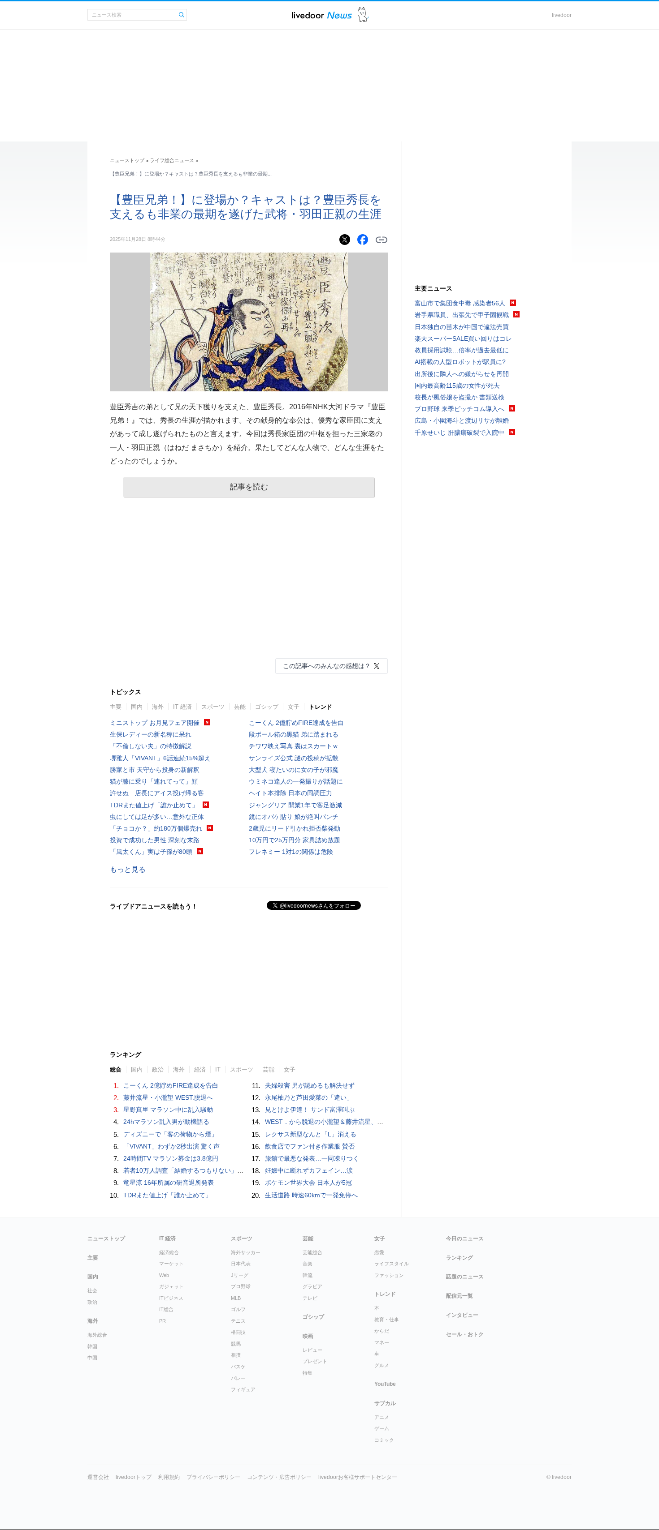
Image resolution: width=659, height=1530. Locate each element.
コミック (384, 1440)
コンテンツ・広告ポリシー (279, 1477)
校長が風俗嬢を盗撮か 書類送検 (459, 397)
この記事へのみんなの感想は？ (327, 665)
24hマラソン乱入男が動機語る (166, 1121)
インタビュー (462, 1315)
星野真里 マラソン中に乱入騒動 (168, 1109)
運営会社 (98, 1477)
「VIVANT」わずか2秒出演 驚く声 (171, 1146)
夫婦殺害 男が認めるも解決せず (310, 1085)
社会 (92, 1290)
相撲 (236, 1355)
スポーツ (213, 706)
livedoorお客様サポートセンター (357, 1477)
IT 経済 (182, 706)
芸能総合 (312, 1252)
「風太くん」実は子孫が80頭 (151, 851)
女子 (293, 706)
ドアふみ (363, 15)
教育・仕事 (386, 1319)
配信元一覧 (459, 1296)
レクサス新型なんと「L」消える (310, 1134)
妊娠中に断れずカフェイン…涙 (309, 1170)
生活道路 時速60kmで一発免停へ (311, 1195)
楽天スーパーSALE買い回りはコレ (463, 338)
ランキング (459, 1258)
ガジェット (171, 1286)
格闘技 (238, 1332)
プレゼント (315, 1361)
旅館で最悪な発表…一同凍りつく (312, 1158)
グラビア (312, 1286)
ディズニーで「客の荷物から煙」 (170, 1134)
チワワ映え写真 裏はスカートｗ (293, 746)
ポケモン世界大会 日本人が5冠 (308, 1182)
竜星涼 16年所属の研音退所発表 (168, 1182)
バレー (238, 1378)
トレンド (320, 706)
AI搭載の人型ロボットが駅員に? (460, 361)
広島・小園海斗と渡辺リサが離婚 (462, 420)
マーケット (171, 1263)
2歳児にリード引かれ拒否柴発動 (294, 828)
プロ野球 (241, 1286)
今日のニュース (465, 1238)
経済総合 (169, 1252)
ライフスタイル (391, 1263)
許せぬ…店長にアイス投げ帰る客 (157, 793)
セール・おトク (465, 1334)
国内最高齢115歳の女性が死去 (457, 385)
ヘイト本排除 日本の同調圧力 (290, 793)
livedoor (562, 15)
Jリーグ (239, 1275)
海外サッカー (245, 1252)
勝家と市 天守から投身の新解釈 (154, 769)
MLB (236, 1298)
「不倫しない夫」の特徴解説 (150, 746)
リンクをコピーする (381, 240)
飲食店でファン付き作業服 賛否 (310, 1146)
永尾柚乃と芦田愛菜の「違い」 (309, 1097)
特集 (307, 1373)
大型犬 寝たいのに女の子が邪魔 (293, 769)
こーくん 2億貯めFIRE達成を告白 (296, 722)
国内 (137, 706)
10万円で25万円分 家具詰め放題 (294, 840)
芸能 (240, 706)
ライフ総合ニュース (172, 160)
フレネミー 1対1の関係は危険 (291, 851)
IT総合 (166, 1309)
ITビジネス (171, 1298)
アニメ (381, 1417)
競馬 (236, 1343)
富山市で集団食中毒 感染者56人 (460, 303)
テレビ (310, 1298)
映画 (308, 1336)
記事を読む (249, 487)
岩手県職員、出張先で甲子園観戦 (462, 314)
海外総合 (97, 1334)
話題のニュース (465, 1276)
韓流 (307, 1275)
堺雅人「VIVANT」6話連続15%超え (160, 758)
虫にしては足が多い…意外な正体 (157, 816)
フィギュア (243, 1389)
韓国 (92, 1346)
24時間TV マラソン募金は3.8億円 (170, 1158)
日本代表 (241, 1263)
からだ (381, 1330)
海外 (158, 706)
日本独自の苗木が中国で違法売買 (462, 326)
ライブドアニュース (322, 15)
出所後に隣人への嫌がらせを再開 (462, 373)
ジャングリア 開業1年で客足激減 (295, 805)
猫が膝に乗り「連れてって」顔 (154, 781)
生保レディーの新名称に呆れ (150, 734)
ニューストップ (127, 160)
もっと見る (128, 869)
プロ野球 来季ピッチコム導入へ (459, 408)
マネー (381, 1342)
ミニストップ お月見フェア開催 (154, 722)
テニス (238, 1321)
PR (162, 1321)
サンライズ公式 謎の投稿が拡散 (293, 758)
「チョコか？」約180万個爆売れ (156, 828)
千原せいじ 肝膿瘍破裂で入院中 (459, 432)
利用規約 (169, 1477)
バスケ (238, 1366)
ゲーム (381, 1428)
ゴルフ (238, 1309)
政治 (92, 1302)
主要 (115, 706)
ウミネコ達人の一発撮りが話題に (296, 781)
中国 (92, 1357)
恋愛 (379, 1252)
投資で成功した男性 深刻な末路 (154, 840)
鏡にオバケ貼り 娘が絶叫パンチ (293, 816)
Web (164, 1275)
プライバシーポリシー (213, 1477)
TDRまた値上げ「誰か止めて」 (154, 805)
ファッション (389, 1275)
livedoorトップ (134, 1477)
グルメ (381, 1365)
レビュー (312, 1350)
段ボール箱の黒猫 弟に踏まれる (293, 734)
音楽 (307, 1263)
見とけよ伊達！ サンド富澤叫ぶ (310, 1109)
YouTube (385, 1384)
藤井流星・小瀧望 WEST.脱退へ (168, 1097)
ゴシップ (266, 706)
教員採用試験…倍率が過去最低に (462, 350)
